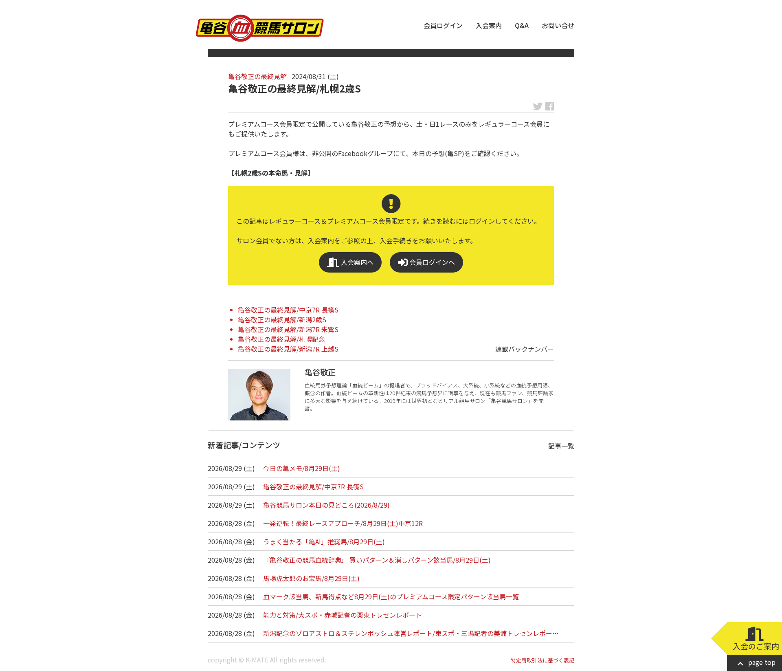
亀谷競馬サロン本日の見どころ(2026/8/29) (326, 505)
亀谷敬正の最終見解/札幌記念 (281, 339)
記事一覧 (561, 446)
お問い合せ (558, 25)
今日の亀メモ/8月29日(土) (301, 468)
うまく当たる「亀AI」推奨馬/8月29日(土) (324, 541)
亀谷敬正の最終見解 (257, 76)
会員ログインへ (431, 262)
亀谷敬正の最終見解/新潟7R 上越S (288, 349)
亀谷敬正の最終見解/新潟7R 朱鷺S (288, 329)
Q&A (522, 25)
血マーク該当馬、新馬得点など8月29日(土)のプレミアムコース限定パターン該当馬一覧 (391, 596)
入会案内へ (356, 262)
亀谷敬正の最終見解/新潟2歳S (282, 319)
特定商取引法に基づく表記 (542, 660)
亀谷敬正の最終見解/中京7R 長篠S (288, 310)
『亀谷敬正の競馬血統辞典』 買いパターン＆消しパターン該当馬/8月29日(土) (377, 560)
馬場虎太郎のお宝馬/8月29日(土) (311, 578)
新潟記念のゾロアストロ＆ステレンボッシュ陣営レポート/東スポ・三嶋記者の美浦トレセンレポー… (411, 633)
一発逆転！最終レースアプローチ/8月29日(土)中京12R (343, 523)
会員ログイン (443, 25)
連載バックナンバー (524, 349)
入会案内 (489, 25)
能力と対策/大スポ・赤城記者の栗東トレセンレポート (342, 615)
